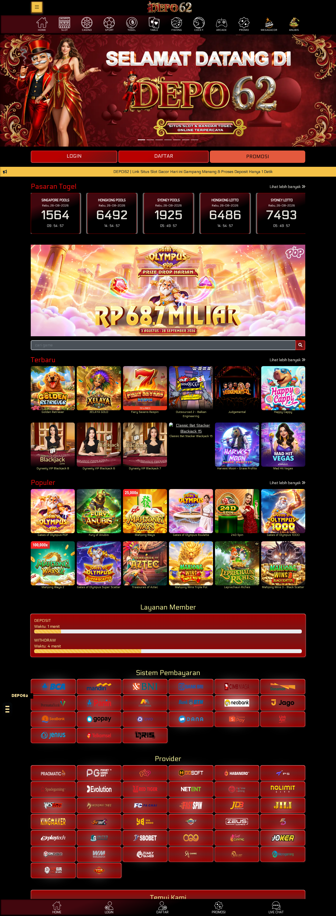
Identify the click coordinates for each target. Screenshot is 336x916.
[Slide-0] (141, 140)
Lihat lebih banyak (286, 186)
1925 (168, 215)
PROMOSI (257, 157)
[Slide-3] (168, 140)
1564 (55, 215)
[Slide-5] (185, 140)
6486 (225, 215)
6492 (112, 215)
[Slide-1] (150, 140)
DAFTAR (163, 156)
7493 (281, 215)
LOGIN (74, 156)
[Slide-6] (194, 140)
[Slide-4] (177, 140)
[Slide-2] (159, 140)
